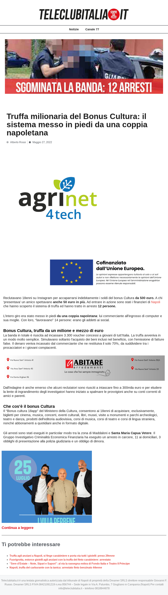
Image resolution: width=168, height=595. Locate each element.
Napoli (155, 302)
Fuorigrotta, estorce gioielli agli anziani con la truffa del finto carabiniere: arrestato (60, 559)
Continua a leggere (17, 528)
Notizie (74, 29)
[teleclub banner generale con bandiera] (84, 225)
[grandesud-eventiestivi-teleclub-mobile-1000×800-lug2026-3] (47, 486)
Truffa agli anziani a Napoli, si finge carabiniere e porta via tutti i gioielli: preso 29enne (62, 555)
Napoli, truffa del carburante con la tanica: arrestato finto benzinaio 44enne (56, 567)
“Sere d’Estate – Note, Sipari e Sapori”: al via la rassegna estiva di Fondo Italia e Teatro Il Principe (70, 563)
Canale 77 (92, 29)
